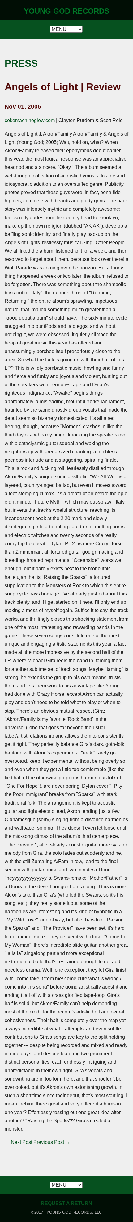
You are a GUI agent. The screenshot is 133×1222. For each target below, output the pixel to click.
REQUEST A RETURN (66, 1203)
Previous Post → (51, 1142)
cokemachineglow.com (30, 120)
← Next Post (18, 1142)
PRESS (21, 63)
